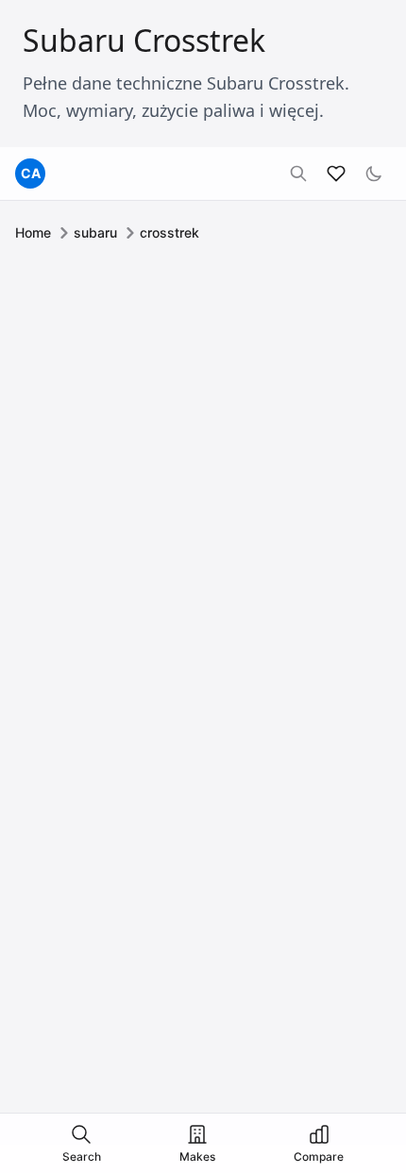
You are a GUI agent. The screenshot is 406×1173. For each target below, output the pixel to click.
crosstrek (169, 232)
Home (33, 232)
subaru (95, 232)
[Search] (298, 173)
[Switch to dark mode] (374, 173)
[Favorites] (336, 173)
